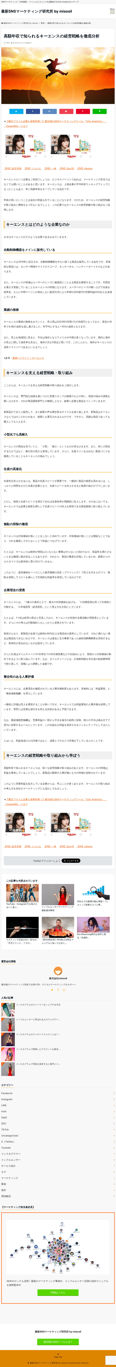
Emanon (85, 1363)
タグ (3, 1171)
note (3, 1111)
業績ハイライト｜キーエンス (28, 357)
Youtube (6, 1147)
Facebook (7, 1093)
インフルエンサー (11, 1159)
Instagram (7, 1099)
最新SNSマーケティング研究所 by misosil (36, 11)
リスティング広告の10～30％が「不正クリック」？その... (21, 941)
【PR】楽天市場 (12, 168)
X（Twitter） (8, 1141)
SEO (3, 1123)
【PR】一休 (50, 168)
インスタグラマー (11, 1153)
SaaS (4, 1117)
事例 (8, 43)
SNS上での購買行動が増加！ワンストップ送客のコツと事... (93, 903)
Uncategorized (9, 1135)
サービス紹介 (8, 1165)
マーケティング (9, 1177)
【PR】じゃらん (32, 168)
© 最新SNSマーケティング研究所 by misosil (47, 1363)
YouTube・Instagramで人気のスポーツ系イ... (21, 906)
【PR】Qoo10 (66, 168)
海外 (3, 1190)
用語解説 (6, 1196)
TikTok (5, 1129)
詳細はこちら (58, 1292)
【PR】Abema (84, 168)
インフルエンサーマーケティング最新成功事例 (57, 908)
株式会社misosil (58, 978)
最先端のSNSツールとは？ (58, 1341)
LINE (3, 1105)
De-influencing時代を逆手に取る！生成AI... (91, 936)
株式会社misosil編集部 (22, 43)
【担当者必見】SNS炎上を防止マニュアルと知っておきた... (58, 941)
